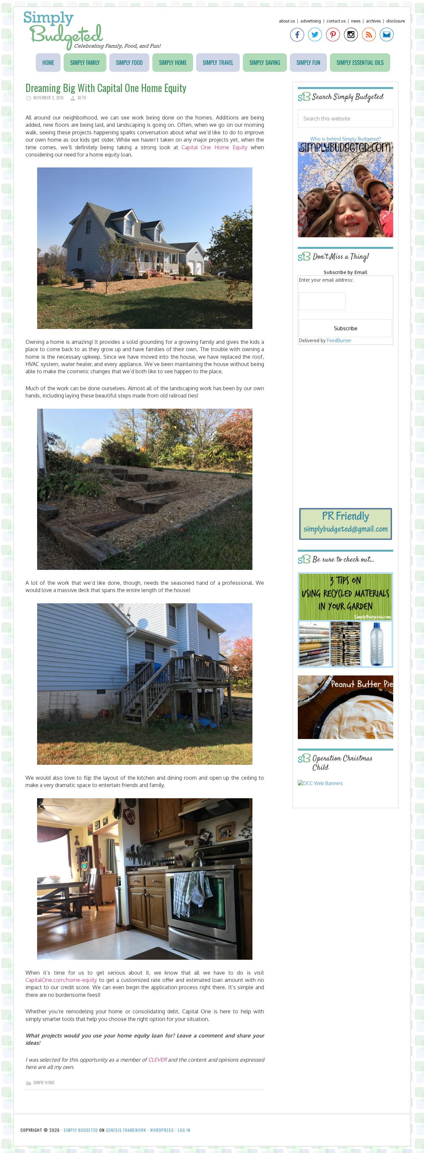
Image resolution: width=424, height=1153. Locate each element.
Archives (373, 21)
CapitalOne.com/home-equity (61, 980)
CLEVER (157, 1059)
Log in (184, 1130)
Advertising (310, 21)
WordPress (162, 1130)
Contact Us (336, 21)
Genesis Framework (126, 1130)
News (355, 21)
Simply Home (44, 1082)
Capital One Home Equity (215, 147)
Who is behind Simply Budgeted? (345, 139)
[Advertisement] (345, 394)
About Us (287, 21)
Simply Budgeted (92, 31)
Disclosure (395, 21)
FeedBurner (339, 340)
